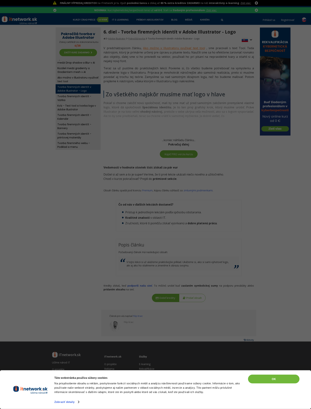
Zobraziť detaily (64, 401)
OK (274, 379)
